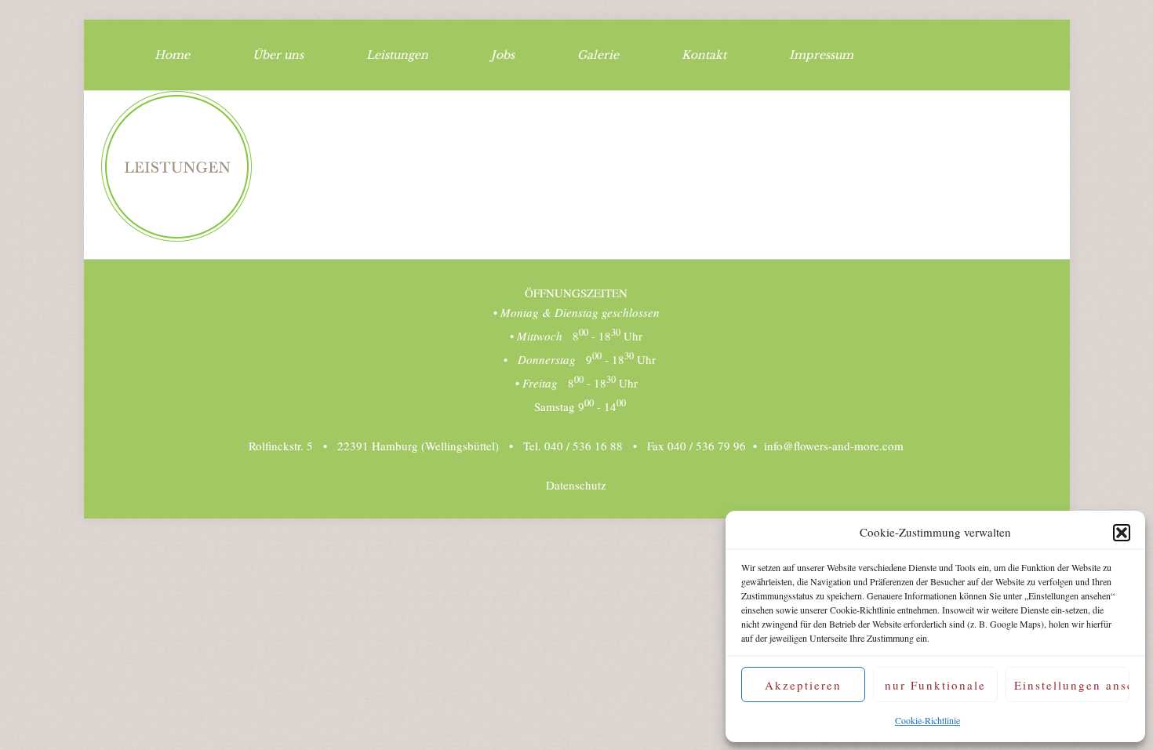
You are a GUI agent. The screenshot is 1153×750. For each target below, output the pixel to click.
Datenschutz (576, 485)
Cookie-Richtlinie (927, 720)
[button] (1121, 533)
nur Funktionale (935, 685)
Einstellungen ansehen (1071, 685)
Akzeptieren (803, 685)
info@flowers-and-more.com (834, 445)
